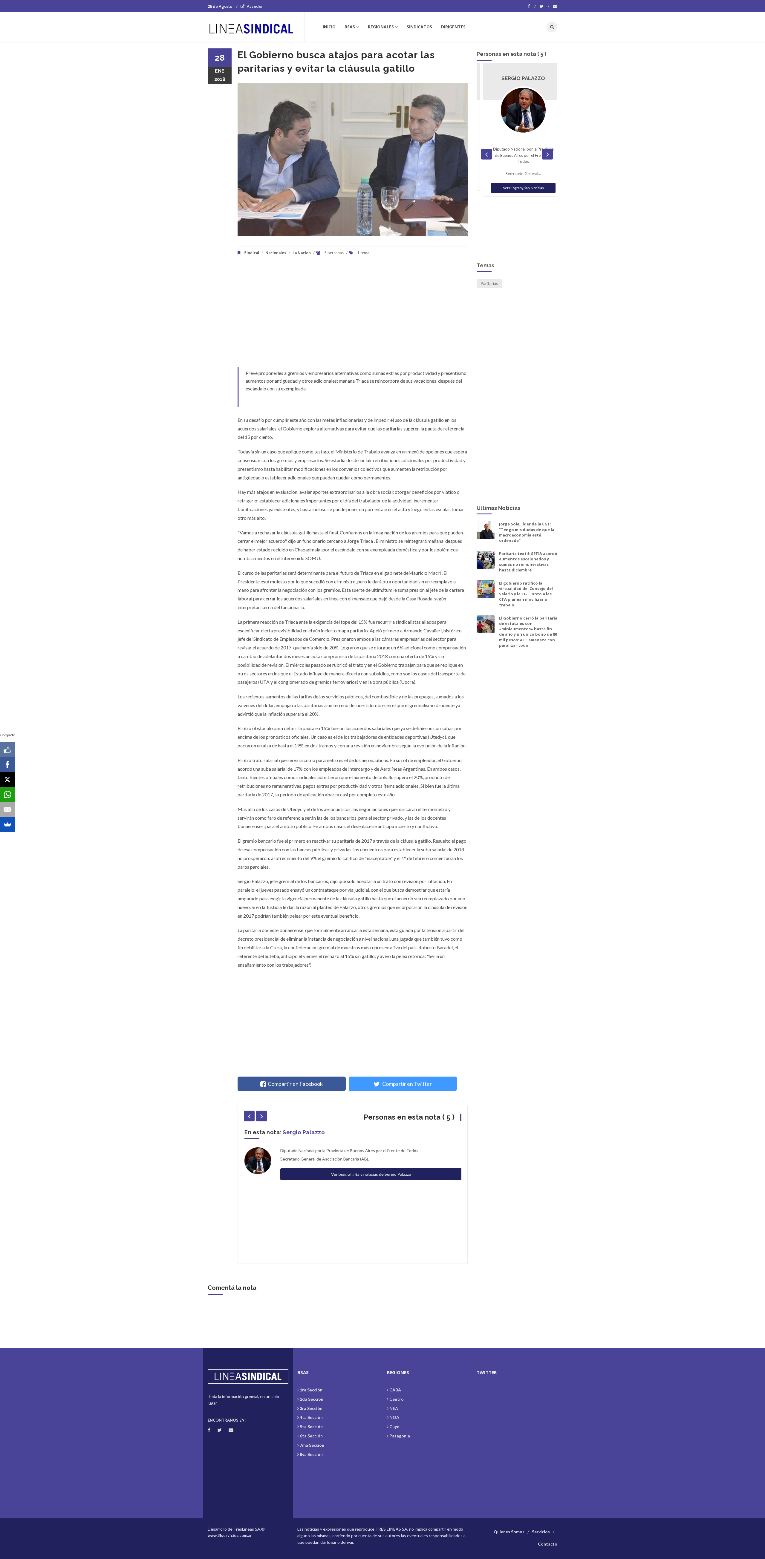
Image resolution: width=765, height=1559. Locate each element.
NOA (394, 1417)
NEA (393, 1408)
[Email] (7, 809)
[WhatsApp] (7, 794)
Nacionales (275, 252)
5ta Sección (311, 1426)
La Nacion (302, 252)
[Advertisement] (353, 316)
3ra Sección (311, 1408)
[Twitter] (544, 6)
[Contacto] (555, 6)
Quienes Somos (509, 1531)
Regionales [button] (381, 27)
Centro (396, 1399)
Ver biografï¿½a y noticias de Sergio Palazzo (371, 1174)
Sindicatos (419, 27)
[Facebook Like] (7, 749)
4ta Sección (311, 1417)
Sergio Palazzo (303, 1132)
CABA (395, 1389)
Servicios (541, 1531)
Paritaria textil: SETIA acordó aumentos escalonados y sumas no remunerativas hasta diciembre (528, 562)
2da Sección (311, 1399)
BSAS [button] (350, 27)
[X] (7, 779)
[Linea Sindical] (256, 27)
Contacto (547, 1543)
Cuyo (394, 1426)
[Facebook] (532, 6)
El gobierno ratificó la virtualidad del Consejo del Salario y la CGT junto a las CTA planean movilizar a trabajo (526, 594)
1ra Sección (311, 1389)
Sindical (251, 252)
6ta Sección (311, 1435)
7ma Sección (312, 1445)
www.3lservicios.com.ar (230, 1535)
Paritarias (489, 283)
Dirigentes (453, 27)
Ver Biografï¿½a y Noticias (517, 188)
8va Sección (311, 1454)
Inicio (329, 27)
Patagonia (399, 1435)
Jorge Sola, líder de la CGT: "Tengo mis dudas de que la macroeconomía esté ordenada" (526, 532)
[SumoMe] (7, 824)
